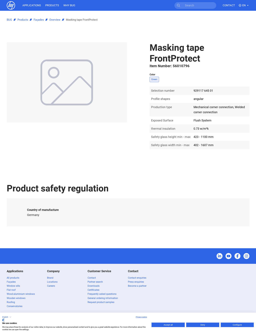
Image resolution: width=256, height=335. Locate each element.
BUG (9, 19)
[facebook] (237, 256)
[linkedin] (220, 256)
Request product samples (101, 302)
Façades (39, 19)
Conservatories (14, 306)
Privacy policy (141, 317)
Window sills (13, 285)
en (244, 5)
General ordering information (103, 298)
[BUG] (11, 5)
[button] (6, 317)
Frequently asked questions (102, 294)
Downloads (94, 285)
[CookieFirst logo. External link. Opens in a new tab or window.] (3, 320)
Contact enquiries (137, 277)
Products (52, 5)
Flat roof (11, 289)
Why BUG (69, 5)
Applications (31, 5)
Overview (54, 19)
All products (13, 277)
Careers (51, 285)
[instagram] (246, 256)
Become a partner (137, 285)
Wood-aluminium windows (21, 294)
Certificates (93, 289)
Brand (50, 277)
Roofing (11, 302)
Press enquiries (136, 281)
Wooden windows (16, 298)
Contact (229, 5)
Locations (52, 281)
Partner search (95, 281)
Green (154, 79)
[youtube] (228, 256)
